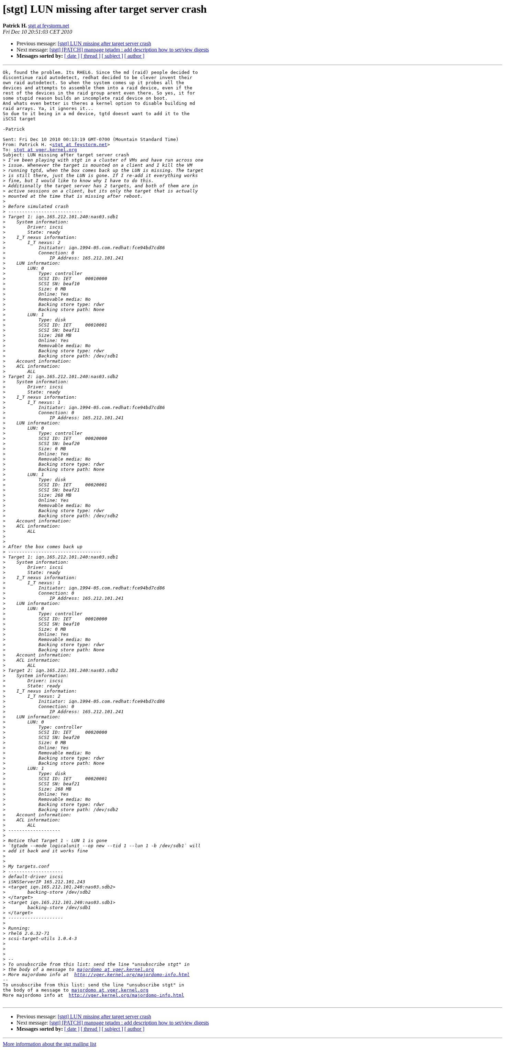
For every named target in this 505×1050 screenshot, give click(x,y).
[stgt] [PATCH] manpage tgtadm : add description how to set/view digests (129, 50)
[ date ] (71, 56)
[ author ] (134, 56)
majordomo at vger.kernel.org (115, 969)
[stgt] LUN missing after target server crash (104, 43)
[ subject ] (112, 56)
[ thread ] (90, 56)
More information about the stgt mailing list (49, 1044)
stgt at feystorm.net (48, 26)
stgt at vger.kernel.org (45, 149)
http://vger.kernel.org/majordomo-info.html (132, 974)
